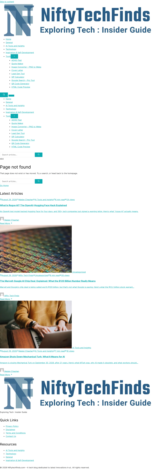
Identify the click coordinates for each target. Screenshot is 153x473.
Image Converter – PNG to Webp (26, 67)
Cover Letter (17, 70)
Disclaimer (10, 429)
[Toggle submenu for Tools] (14, 56)
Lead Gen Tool (18, 73)
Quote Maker (17, 63)
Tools (8, 56)
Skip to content (7, 1)
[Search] (4, 94)
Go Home (4, 185)
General (9, 42)
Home (8, 39)
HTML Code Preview (20, 87)
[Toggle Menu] (11, 96)
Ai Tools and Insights (15, 46)
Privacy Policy (12, 426)
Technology (11, 49)
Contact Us (11, 436)
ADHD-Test (16, 60)
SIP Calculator (17, 77)
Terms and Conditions (16, 433)
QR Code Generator (20, 83)
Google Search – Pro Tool (23, 80)
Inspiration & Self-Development (20, 52)
